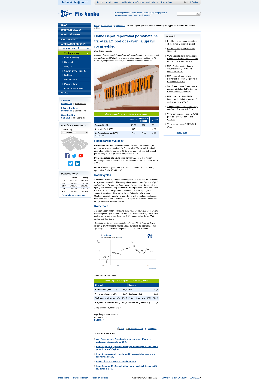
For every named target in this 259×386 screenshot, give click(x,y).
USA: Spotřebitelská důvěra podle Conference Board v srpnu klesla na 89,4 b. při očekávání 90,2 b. (182, 58)
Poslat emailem (136, 328)
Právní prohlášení (81, 378)
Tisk (122, 328)
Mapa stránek (64, 378)
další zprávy (182, 132)
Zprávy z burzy (120, 26)
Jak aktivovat (79, 118)
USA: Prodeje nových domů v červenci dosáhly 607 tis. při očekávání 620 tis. (180, 69)
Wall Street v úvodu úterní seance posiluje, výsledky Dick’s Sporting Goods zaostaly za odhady (182, 89)
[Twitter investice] (71, 165)
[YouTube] (82, 157)
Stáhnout (65, 118)
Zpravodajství (106, 26)
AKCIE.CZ (194, 378)
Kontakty (100, 2)
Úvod (96, 26)
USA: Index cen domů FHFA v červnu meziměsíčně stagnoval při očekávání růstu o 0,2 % (182, 99)
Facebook (152, 328)
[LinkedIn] (78, 165)
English (195, 2)
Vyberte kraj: (66, 129)
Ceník (108, 2)
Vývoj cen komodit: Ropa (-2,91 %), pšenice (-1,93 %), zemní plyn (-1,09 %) (182, 116)
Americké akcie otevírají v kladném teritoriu (116, 361)
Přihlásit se (66, 103)
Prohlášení (99, 320)
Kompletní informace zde (73, 195)
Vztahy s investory (153, 2)
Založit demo (80, 103)
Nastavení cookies (100, 378)
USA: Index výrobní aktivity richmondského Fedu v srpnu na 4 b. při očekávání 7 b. (182, 79)
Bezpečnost (167, 2)
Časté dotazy (138, 2)
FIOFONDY (165, 378)
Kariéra (116, 2)
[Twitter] (75, 157)
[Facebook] (68, 157)
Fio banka (80, 13)
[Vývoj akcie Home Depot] (126, 271)
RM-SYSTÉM (180, 378)
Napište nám (126, 2)
